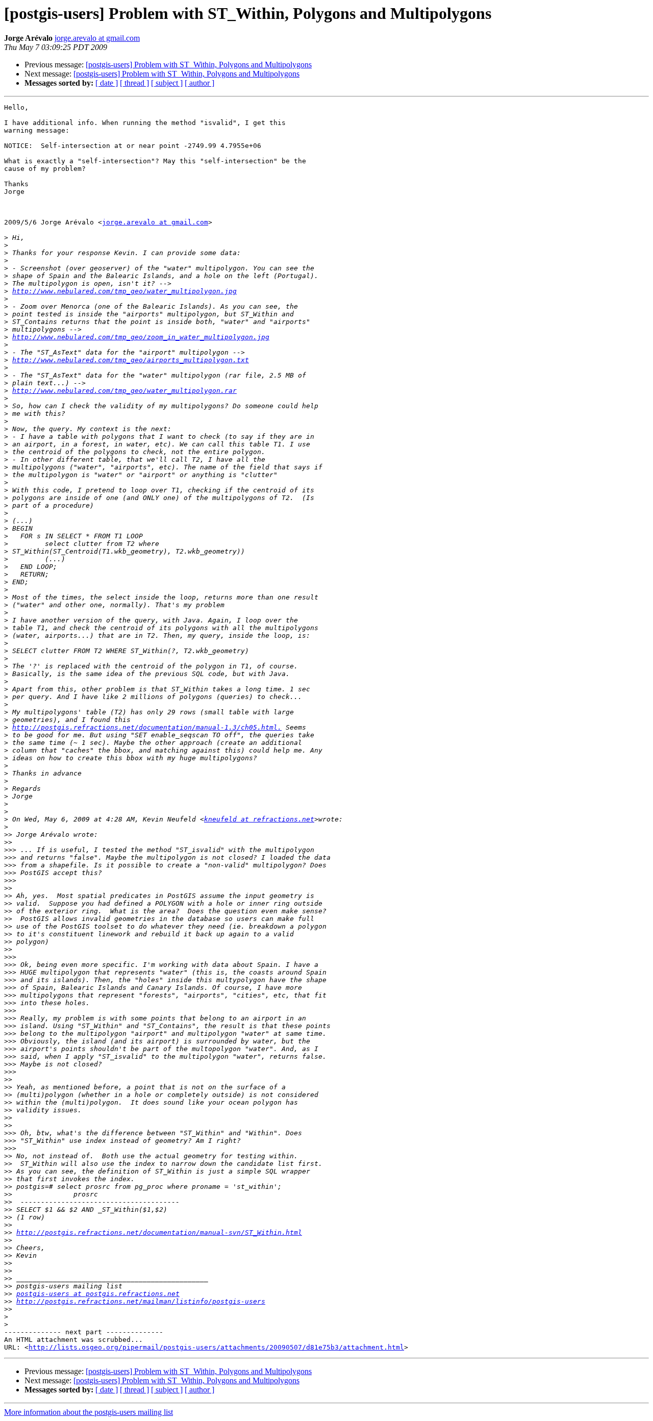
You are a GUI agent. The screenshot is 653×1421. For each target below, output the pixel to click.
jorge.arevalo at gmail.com (97, 38)
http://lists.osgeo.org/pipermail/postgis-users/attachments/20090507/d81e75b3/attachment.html (216, 1347)
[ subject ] (167, 83)
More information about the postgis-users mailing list (88, 1412)
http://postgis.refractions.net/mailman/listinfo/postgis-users (140, 1301)
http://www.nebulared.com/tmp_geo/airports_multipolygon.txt (130, 360)
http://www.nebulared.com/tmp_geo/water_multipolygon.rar (124, 390)
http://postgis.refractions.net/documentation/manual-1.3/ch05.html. (147, 727)
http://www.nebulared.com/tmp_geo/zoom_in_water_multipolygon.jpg (140, 337)
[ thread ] (134, 83)
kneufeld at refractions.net (259, 819)
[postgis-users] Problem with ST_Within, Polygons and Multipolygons (199, 64)
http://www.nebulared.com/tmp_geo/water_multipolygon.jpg (124, 291)
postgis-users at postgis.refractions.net (98, 1294)
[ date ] (106, 83)
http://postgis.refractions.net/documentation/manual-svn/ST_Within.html (159, 1232)
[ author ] (199, 83)
